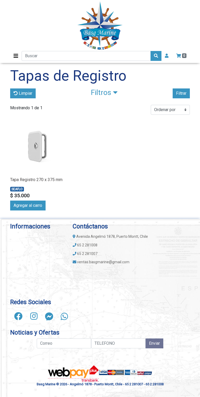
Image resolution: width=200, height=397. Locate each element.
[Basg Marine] (100, 25)
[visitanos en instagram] (34, 316)
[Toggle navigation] (16, 56)
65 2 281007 (86, 254)
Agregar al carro (28, 205)
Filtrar (181, 93)
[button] (104, 93)
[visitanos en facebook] (18, 316)
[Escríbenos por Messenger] (49, 316)
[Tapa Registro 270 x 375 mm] (37, 146)
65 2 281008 (86, 245)
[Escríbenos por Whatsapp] (64, 316)
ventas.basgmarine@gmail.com (102, 262)
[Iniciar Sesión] (166, 56)
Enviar (154, 343)
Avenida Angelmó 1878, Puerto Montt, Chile (112, 236)
